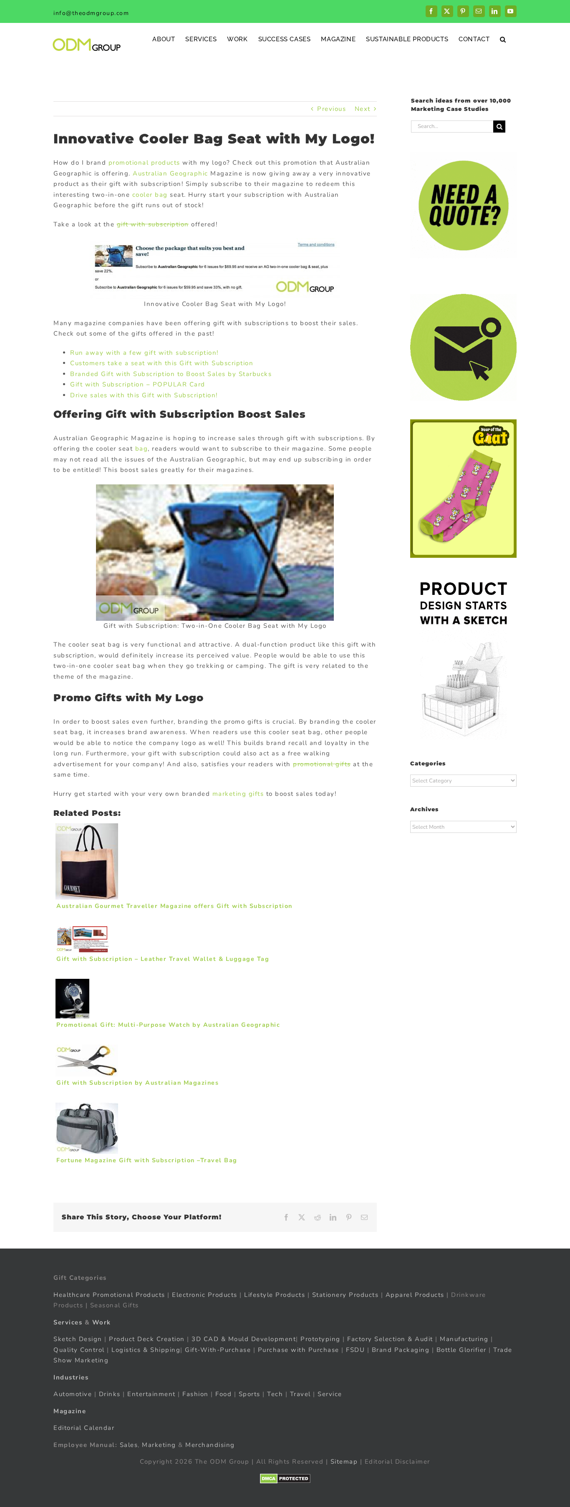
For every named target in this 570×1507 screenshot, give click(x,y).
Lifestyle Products (274, 1295)
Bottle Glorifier (460, 1350)
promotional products (144, 162)
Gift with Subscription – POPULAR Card (137, 384)
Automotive (72, 1394)
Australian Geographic (170, 173)
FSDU (355, 1350)
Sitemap (344, 1461)
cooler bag (150, 195)
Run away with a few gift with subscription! (144, 353)
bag (141, 448)
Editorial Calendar (83, 1428)
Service (331, 1394)
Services (67, 1322)
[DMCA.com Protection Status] (285, 1478)
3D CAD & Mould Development (244, 1339)
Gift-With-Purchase (218, 1350)
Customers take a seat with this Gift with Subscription (161, 363)
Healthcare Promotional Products (109, 1295)
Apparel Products (415, 1295)
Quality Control (79, 1350)
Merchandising (210, 1445)
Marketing (159, 1445)
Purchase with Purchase (298, 1350)
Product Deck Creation (147, 1339)
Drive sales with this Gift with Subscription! (144, 395)
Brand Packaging (401, 1350)
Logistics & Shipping (145, 1350)
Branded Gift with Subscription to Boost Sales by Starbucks (171, 374)
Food (223, 1394)
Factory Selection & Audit (390, 1339)
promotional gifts (322, 764)
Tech (275, 1394)
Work (101, 1322)
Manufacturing (464, 1339)
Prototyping (320, 1339)
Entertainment (151, 1394)
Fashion (195, 1394)
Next (363, 109)
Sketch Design (77, 1339)
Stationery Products (345, 1295)
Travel (300, 1394)
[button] (503, 39)
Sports (249, 1394)
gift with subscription (153, 224)
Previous (331, 109)
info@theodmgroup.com (91, 13)
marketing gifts (238, 794)
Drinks (110, 1394)
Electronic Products (204, 1295)
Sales (129, 1445)
